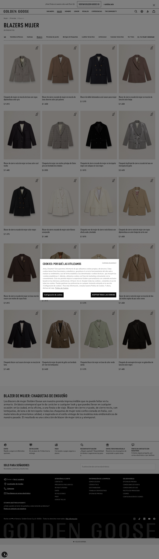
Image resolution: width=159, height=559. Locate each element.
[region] (79, 279)
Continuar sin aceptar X (109, 263)
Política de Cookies (61, 288)
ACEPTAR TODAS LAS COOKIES (103, 295)
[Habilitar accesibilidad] (4, 555)
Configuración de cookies (53, 295)
